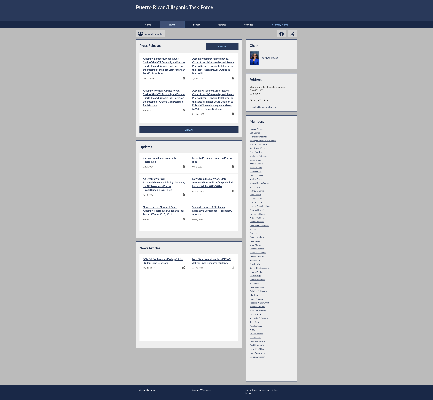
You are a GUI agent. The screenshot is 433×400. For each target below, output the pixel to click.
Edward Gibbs (256, 202)
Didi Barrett (255, 132)
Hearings (248, 24)
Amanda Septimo (257, 306)
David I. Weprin (257, 345)
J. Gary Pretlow (256, 272)
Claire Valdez (255, 337)
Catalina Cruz (255, 171)
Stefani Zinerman (257, 357)
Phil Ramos (254, 283)
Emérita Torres (256, 333)
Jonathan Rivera (257, 287)
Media (196, 24)
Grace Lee (254, 233)
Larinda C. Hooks (257, 214)
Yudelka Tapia (256, 326)
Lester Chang (255, 160)
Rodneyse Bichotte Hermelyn (263, 140)
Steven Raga (255, 275)
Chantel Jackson (257, 221)
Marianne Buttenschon (260, 156)
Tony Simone (255, 314)
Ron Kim (253, 229)
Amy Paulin (255, 264)
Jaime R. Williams (257, 349)
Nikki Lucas (255, 241)
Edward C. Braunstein (259, 144)
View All (217, 47)
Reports (222, 24)
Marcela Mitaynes (258, 252)
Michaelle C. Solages (259, 318)
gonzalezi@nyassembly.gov (263, 107)
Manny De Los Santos (259, 183)
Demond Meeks (257, 248)
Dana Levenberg (257, 237)
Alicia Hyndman (257, 217)
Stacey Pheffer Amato (259, 268)
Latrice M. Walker (258, 341)
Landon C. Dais (256, 175)
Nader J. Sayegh (257, 299)
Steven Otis (255, 260)
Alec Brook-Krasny (258, 148)
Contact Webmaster (202, 389)
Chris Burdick (256, 152)
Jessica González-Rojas (260, 206)
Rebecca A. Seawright (259, 302)
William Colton (256, 163)
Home (148, 24)
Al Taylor (253, 329)
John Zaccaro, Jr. (257, 353)
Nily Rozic (254, 295)
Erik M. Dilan (255, 187)
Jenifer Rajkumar (257, 279)
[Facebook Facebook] (281, 33)
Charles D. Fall (256, 198)
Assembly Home (279, 24)
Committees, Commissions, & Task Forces (261, 391)
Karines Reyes (269, 57)
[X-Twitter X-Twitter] (292, 33)
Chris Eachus (255, 194)
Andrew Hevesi (257, 210)
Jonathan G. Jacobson (259, 225)
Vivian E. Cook (256, 167)
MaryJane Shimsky (258, 310)
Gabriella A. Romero (258, 291)
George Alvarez (256, 129)
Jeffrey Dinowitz (257, 191)
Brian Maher (255, 245)
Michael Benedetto (258, 136)
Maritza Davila (256, 179)
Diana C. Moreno (257, 256)
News (172, 24)
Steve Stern (255, 322)
